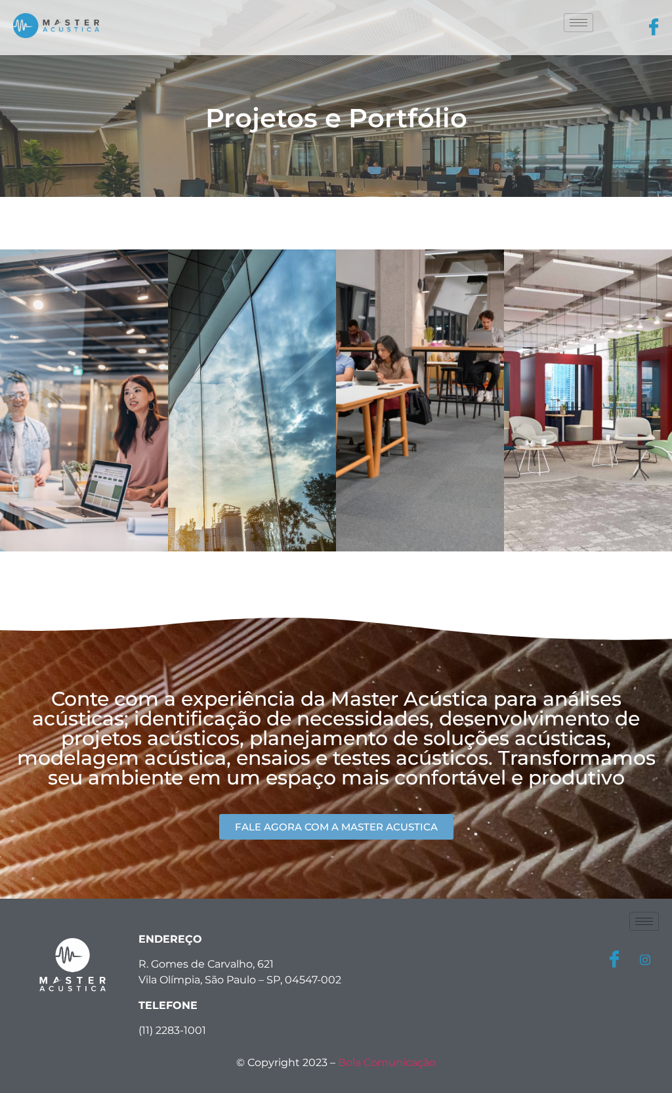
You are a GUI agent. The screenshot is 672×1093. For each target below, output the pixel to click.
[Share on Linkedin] (645, 959)
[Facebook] (653, 28)
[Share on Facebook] (614, 960)
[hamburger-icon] (578, 22)
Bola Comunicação (387, 1062)
